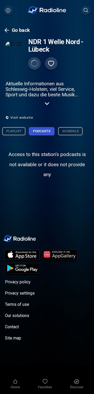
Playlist (13, 131)
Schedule (70, 131)
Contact (12, 326)
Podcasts (41, 131)
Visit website (21, 118)
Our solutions (17, 315)
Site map (13, 338)
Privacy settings (20, 293)
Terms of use (17, 304)
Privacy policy (18, 281)
